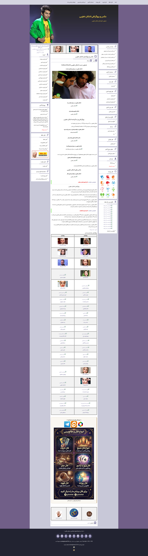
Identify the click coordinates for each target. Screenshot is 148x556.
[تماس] (74, 536)
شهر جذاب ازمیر (43, 114)
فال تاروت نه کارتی (43, 84)
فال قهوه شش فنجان (110, 102)
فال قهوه (113, 96)
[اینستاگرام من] (78, 536)
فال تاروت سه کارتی (43, 72)
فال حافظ (111, 2)
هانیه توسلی (85, 266)
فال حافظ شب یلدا (43, 146)
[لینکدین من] (58, 536)
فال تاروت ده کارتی (43, 87)
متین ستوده (85, 256)
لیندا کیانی (85, 329)
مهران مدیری (85, 245)
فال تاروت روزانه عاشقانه (41, 93)
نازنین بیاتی (62, 329)
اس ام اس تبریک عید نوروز (109, 51)
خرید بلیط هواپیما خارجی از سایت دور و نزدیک (41, 126)
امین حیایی (63, 350)
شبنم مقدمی (85, 277)
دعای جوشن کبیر (111, 131)
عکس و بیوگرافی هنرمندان (41, 179)
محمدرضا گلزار (86, 343)
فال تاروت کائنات (43, 65)
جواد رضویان (62, 302)
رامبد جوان (85, 357)
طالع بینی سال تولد (111, 231)
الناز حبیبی (63, 363)
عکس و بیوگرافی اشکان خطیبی (92, 16)
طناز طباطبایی (85, 308)
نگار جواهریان (63, 405)
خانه (116, 2)
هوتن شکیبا (62, 399)
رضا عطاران (63, 322)
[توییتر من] (70, 536)
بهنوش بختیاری (85, 288)
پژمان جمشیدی (63, 245)
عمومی (88, 523)
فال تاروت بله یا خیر (43, 97)
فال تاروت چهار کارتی (42, 75)
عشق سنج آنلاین (111, 153)
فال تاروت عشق (43, 90)
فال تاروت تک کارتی (43, 68)
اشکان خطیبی (63, 385)
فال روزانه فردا (44, 176)
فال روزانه (98, 2)
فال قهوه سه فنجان (111, 99)
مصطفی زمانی (62, 412)
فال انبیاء (113, 86)
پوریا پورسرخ (85, 336)
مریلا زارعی (63, 392)
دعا (114, 134)
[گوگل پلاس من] (66, 536)
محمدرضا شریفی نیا (86, 405)
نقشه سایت (66, 545)
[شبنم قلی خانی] (58, 49)
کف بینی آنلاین (112, 112)
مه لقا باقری (62, 343)
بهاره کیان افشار (63, 256)
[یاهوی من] (90, 536)
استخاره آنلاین (91, 2)
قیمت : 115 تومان (40, 49)
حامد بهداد (85, 322)
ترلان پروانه (85, 385)
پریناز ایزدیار (62, 315)
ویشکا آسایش (85, 412)
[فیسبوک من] (82, 536)
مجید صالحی (85, 295)
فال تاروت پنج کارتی (43, 78)
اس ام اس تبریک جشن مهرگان (108, 63)
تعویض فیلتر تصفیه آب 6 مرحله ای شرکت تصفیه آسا (40, 110)
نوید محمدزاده (86, 392)
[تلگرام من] (86, 536)
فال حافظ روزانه (44, 142)
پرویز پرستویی (63, 374)
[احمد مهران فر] (90, 49)
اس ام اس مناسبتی (81, 2)
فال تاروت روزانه (43, 59)
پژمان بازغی (85, 363)
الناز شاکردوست (62, 336)
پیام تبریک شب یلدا (43, 149)
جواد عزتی (85, 399)
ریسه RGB (112, 163)
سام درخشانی (85, 350)
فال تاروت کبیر (44, 62)
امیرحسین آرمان (62, 295)
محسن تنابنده (85, 302)
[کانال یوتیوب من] (62, 536)
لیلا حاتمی (85, 315)
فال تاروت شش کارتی (42, 81)
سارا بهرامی (62, 357)
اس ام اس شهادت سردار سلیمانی (108, 57)
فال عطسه (45, 166)
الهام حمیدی (62, 288)
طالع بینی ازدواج (111, 121)
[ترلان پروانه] (74, 49)
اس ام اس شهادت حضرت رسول (108, 54)
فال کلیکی (113, 144)
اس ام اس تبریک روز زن (110, 60)
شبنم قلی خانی (86, 374)
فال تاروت (104, 2)
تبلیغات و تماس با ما (71, 2)
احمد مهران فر (63, 266)
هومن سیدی (62, 277)
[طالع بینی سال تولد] (107, 217)
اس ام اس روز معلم (111, 67)
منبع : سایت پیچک (93, 230)
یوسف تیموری (63, 308)
